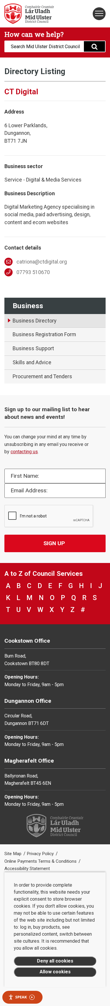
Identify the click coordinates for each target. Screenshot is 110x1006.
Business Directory (34, 321)
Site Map (13, 853)
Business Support (33, 348)
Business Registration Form (44, 334)
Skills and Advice (32, 362)
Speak (21, 997)
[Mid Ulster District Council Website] (27, 14)
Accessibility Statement (27, 868)
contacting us (24, 451)
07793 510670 (33, 272)
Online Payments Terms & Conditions (41, 861)
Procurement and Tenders (42, 376)
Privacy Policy (41, 853)
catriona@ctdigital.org (41, 262)
